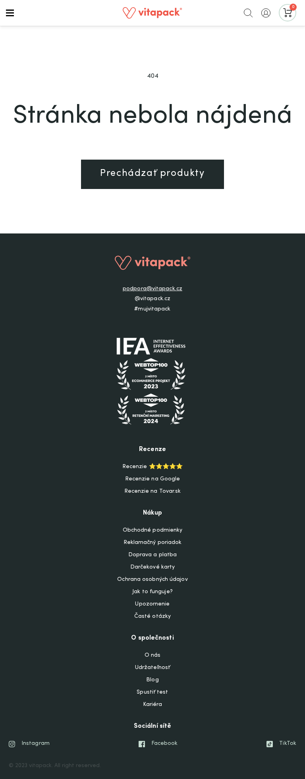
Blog (152, 680)
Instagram (35, 743)
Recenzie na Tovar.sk (152, 491)
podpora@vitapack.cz (152, 289)
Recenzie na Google (152, 479)
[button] (10, 12)
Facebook (164, 743)
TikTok (287, 743)
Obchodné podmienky (153, 530)
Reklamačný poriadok (153, 543)
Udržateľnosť (152, 668)
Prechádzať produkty (152, 174)
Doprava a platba (152, 555)
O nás (153, 655)
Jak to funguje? (152, 592)
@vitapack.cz (152, 299)
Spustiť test (152, 692)
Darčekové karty (152, 567)
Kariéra (152, 705)
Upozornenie (152, 604)
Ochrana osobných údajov (152, 579)
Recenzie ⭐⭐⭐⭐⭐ (152, 467)
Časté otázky (152, 616)
